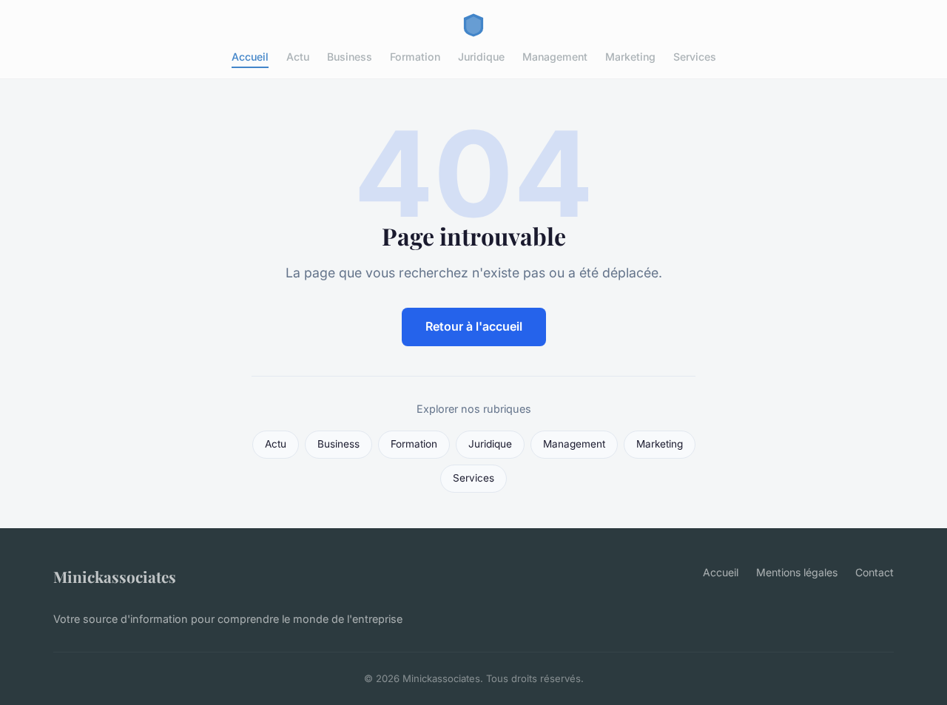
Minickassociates (114, 576)
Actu (297, 56)
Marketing (630, 56)
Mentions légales (797, 572)
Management (554, 56)
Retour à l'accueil (473, 326)
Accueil (250, 56)
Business (349, 56)
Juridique (481, 56)
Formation (415, 56)
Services (694, 56)
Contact (874, 572)
